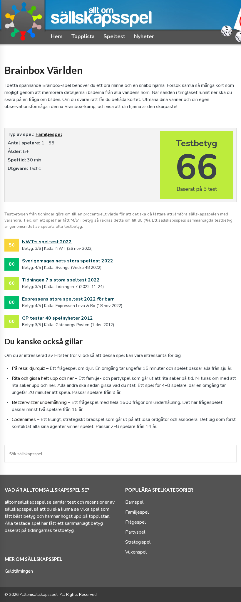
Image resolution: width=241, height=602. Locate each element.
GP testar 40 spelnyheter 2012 (57, 318)
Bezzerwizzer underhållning (39, 402)
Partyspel (135, 532)
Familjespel (49, 134)
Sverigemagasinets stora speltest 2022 (67, 261)
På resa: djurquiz (28, 368)
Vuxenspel (136, 552)
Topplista (83, 36)
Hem (57, 36)
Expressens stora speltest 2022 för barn (68, 299)
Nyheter (144, 36)
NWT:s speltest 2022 (47, 242)
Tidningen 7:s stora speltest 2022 (61, 280)
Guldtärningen (19, 571)
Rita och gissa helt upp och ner (43, 378)
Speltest (114, 36)
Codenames (24, 419)
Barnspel (134, 502)
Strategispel (137, 542)
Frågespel (135, 522)
